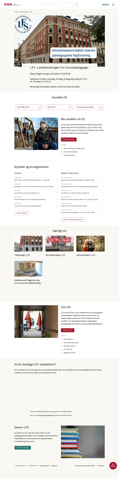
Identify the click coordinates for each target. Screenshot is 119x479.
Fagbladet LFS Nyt (69, 353)
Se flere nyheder (22, 213)
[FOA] (12, 5)
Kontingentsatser (69, 155)
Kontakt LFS (54, 465)
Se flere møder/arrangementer (73, 219)
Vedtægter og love (70, 346)
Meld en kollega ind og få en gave (74, 148)
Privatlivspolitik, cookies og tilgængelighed (85, 465)
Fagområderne (68, 339)
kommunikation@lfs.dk (46, 415)
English (102, 465)
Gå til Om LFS (67, 330)
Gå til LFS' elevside (23, 448)
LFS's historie (68, 349)
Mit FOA (106, 5)
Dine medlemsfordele (70, 152)
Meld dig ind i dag (68, 139)
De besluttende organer (71, 343)
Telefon (44, 465)
